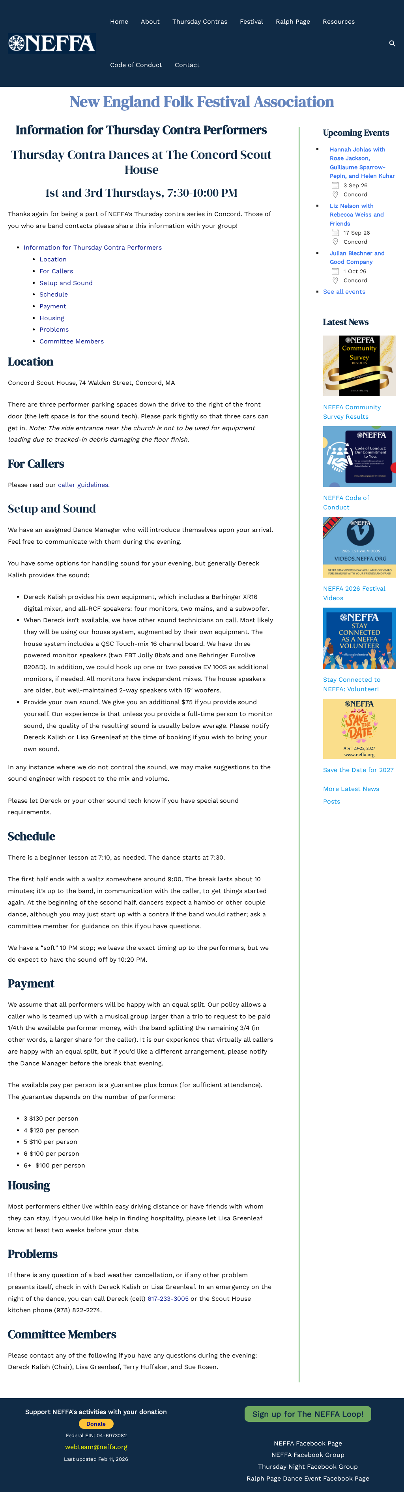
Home (119, 21)
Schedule (53, 294)
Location (53, 259)
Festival (251, 21)
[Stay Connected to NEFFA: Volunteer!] (359, 638)
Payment (52, 306)
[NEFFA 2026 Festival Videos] (359, 547)
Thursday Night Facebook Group (308, 1466)
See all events (344, 291)
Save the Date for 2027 (358, 770)
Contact (187, 65)
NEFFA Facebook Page (308, 1443)
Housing (51, 318)
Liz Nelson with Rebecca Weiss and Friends (357, 215)
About (150, 21)
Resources (339, 21)
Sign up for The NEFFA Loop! (307, 1414)
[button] (392, 43)
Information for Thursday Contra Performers (93, 247)
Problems (54, 329)
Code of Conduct (136, 65)
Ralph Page (293, 21)
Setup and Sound (66, 283)
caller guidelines (83, 485)
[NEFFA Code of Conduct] (359, 456)
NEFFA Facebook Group (307, 1454)
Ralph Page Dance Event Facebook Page (308, 1478)
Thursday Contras (199, 21)
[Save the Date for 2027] (359, 729)
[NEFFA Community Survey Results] (359, 366)
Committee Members (71, 341)
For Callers (56, 271)
